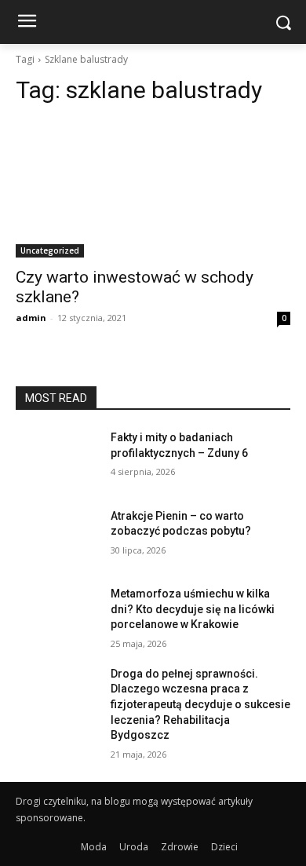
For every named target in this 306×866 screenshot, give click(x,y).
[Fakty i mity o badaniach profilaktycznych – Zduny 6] (57, 459)
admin (31, 317)
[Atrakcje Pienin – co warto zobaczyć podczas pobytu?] (57, 538)
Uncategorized (49, 250)
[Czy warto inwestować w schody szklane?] (153, 189)
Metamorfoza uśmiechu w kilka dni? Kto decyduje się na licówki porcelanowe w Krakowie (193, 608)
